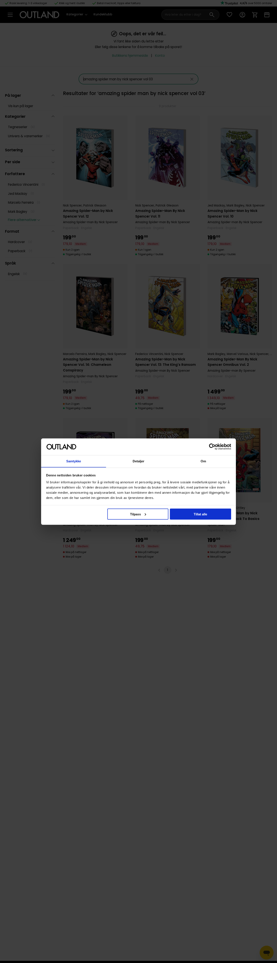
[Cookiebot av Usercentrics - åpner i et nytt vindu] (212, 447)
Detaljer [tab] (139, 461)
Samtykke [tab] (73, 461)
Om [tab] (203, 461)
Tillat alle (200, 514)
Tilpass (135, 514)
